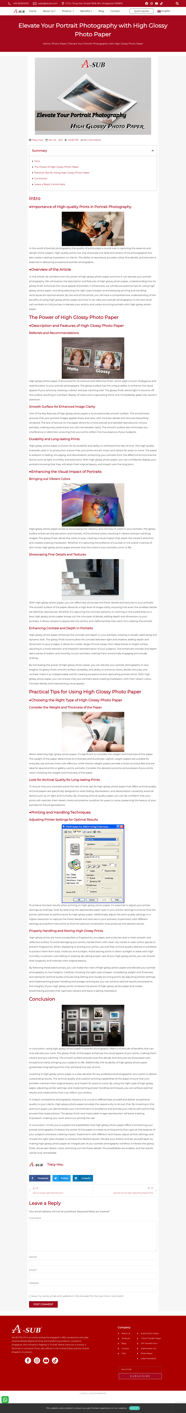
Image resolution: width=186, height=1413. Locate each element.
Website (34, 1283)
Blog (101, 11)
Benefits (85, 11)
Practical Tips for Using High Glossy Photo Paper (62, 172)
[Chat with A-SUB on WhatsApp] (5, 1399)
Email (33, 1270)
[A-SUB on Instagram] (151, 3)
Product (67, 11)
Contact (115, 11)
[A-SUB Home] (27, 1329)
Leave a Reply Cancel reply (49, 184)
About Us (48, 11)
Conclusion (40, 178)
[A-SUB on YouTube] (156, 3)
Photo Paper (59, 43)
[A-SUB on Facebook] (146, 3)
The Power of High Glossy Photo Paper (56, 167)
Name (33, 1257)
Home (32, 11)
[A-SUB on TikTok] (161, 3)
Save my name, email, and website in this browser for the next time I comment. (78, 1296)
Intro (37, 161)
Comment (35, 1218)
